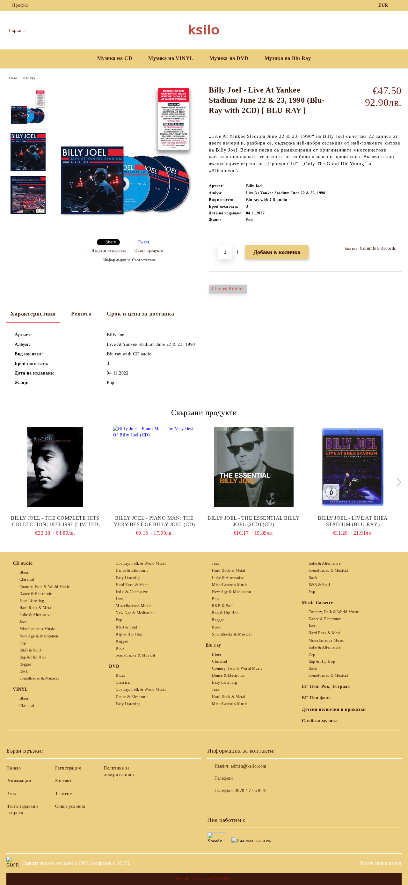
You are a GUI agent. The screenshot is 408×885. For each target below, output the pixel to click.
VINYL (20, 689)
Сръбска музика (320, 720)
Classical (26, 579)
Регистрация (68, 768)
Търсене (63, 793)
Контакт (63, 780)
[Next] (397, 482)
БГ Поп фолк (316, 697)
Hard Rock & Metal (35, 608)
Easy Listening (31, 601)
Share (111, 242)
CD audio (23, 563)
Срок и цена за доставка (140, 313)
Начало (11, 78)
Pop (22, 643)
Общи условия (70, 806)
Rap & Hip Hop (32, 657)
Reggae (25, 664)
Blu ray (29, 78)
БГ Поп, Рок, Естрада (326, 686)
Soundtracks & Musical (39, 678)
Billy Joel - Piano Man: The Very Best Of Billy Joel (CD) (154, 521)
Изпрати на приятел (108, 250)
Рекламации (19, 780)
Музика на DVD (229, 58)
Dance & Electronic (35, 593)
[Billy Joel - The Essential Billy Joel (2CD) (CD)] (253, 467)
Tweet (143, 242)
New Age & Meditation (38, 636)
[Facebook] (398, 5)
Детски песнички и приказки (334, 709)
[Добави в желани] (221, 241)
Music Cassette (317, 602)
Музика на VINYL (170, 58)
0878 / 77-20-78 (250, 790)
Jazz (22, 622)
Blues (24, 572)
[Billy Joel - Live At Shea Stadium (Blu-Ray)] (353, 467)
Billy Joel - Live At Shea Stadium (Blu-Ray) (353, 521)
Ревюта (81, 313)
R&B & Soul (30, 650)
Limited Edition (228, 288)
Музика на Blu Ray (288, 58)
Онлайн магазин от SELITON (204, 879)
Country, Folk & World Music (44, 586)
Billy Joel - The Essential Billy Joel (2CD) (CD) (254, 521)
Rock (23, 671)
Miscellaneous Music (37, 629)
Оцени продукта (149, 250)
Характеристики (33, 313)
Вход (11, 793)
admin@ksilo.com (248, 766)
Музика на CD (115, 58)
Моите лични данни (381, 863)
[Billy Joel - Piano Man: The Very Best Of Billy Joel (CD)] (154, 467)
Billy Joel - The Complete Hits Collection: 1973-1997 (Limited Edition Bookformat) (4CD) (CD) (55, 521)
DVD (114, 666)
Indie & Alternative (35, 615)
